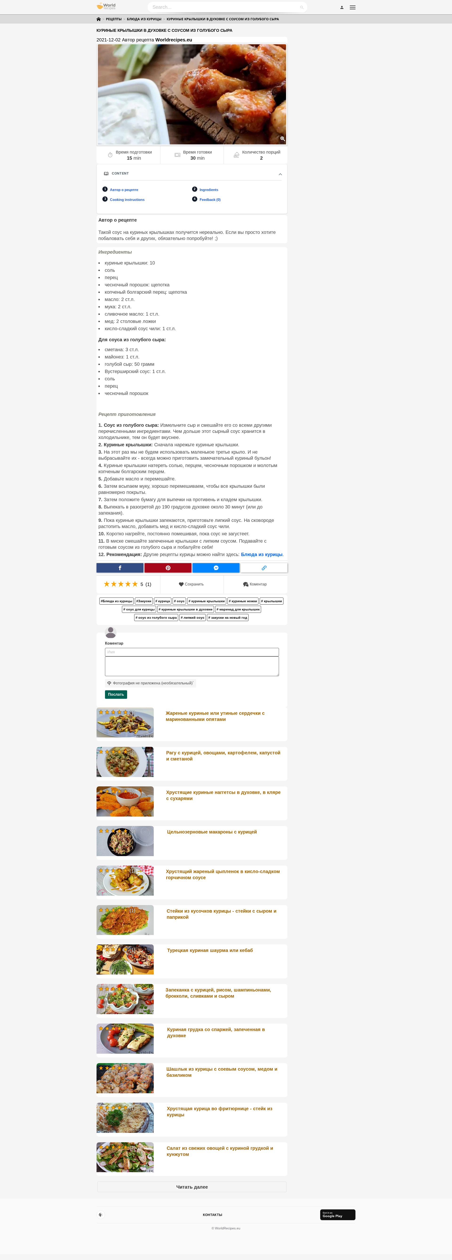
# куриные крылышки (207, 601)
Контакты (212, 1215)
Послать (116, 694)
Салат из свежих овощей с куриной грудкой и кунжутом (220, 1151)
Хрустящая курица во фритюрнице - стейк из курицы (219, 1111)
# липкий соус (192, 617)
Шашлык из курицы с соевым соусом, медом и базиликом (221, 1072)
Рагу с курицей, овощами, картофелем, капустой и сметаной (223, 755)
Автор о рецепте (124, 190)
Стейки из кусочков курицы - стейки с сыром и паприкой (221, 914)
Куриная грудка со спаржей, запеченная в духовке (216, 1032)
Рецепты (114, 19)
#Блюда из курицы (116, 601)
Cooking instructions (127, 200)
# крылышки (271, 601)
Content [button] (120, 173)
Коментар (258, 584)
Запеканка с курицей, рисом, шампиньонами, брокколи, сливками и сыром (218, 993)
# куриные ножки (243, 601)
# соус (179, 601)
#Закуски (143, 601)
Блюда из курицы (144, 19)
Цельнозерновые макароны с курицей (212, 831)
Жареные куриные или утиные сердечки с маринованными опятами (215, 716)
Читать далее (192, 1187)
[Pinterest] (101, 1215)
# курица (162, 601)
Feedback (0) (210, 200)
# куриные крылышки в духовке (186, 609)
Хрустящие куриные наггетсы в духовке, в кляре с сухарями (223, 795)
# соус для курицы (139, 609)
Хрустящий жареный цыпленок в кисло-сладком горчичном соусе (223, 874)
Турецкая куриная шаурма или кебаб (210, 950)
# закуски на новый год (227, 617)
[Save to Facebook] (120, 568)
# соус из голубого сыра (156, 617)
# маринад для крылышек (238, 609)
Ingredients (209, 190)
